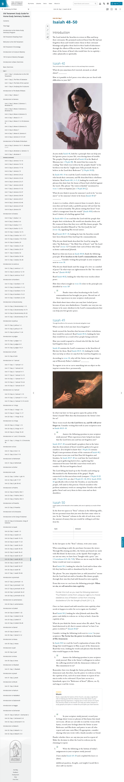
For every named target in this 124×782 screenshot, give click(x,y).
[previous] (34, 393)
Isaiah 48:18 (79, 254)
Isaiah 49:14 (81, 334)
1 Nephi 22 (85, 449)
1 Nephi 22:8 (62, 479)
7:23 (72, 559)
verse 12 (56, 229)
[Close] (47, 26)
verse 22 (78, 284)
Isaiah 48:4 (90, 196)
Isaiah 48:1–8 (60, 175)
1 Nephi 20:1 (81, 188)
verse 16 (67, 358)
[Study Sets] (107, 9)
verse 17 (64, 247)
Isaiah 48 (59, 63)
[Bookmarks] (112, 9)
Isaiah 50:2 (61, 613)
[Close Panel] (28, 9)
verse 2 (91, 633)
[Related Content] (116, 9)
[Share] (47, 37)
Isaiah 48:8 (88, 211)
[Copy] (47, 34)
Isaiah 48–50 (65, 22)
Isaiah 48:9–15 (60, 218)
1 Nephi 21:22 (95, 476)
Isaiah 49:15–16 (78, 351)
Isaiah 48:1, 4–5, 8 (72, 180)
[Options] (120, 9)
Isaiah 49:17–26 (59, 444)
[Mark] (47, 30)
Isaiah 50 (59, 502)
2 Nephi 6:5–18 (80, 479)
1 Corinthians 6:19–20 (61, 559)
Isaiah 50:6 (59, 643)
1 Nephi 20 (68, 162)
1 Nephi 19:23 (88, 170)
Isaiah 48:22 (61, 277)
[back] (2, 9)
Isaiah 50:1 (61, 566)
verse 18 (62, 262)
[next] (121, 393)
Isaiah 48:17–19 (63, 234)
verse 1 (55, 188)
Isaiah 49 (59, 320)
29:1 (88, 479)
